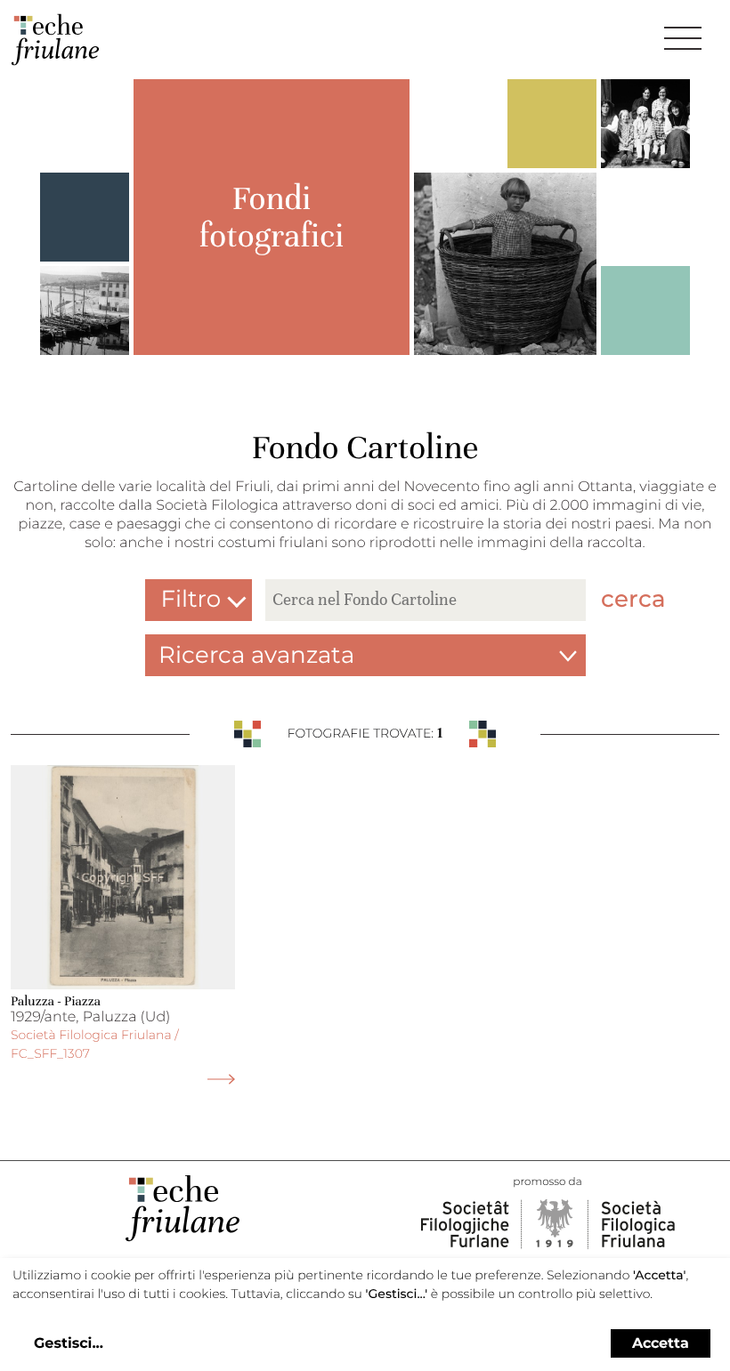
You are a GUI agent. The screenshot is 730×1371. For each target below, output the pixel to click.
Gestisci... (68, 1343)
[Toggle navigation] (683, 38)
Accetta (660, 1343)
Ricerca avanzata (256, 655)
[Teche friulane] (55, 39)
